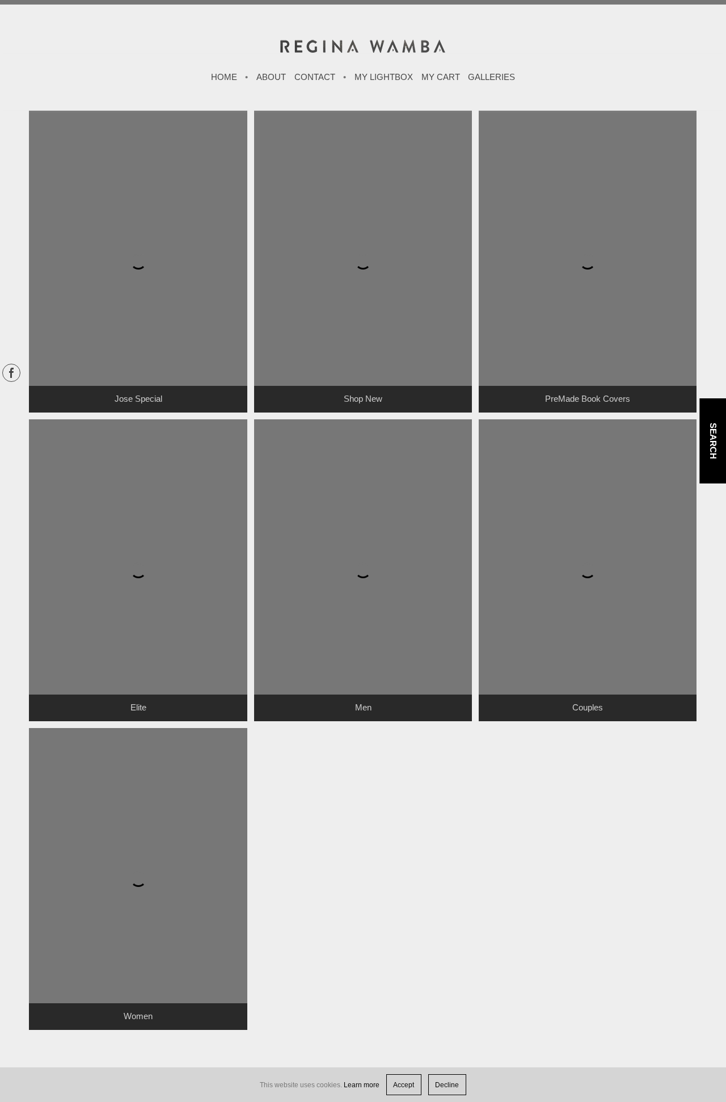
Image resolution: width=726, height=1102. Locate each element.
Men (363, 707)
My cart (440, 77)
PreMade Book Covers (587, 398)
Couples (587, 707)
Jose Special (138, 398)
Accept (403, 1084)
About (271, 77)
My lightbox (383, 77)
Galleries (491, 77)
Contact (314, 77)
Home (224, 77)
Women (138, 1016)
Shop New (363, 398)
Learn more (361, 1084)
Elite (138, 707)
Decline (447, 1084)
